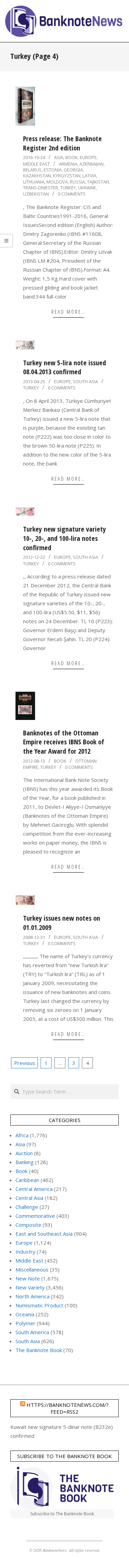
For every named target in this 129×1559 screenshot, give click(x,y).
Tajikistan (98, 182)
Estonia (53, 170)
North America (32, 1296)
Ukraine (87, 188)
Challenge (26, 1206)
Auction (24, 1153)
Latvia (89, 175)
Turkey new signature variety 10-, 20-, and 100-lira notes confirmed (64, 538)
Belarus (32, 170)
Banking (24, 1162)
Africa (22, 1135)
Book (71, 157)
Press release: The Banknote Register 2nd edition (62, 143)
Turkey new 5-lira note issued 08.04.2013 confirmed (64, 367)
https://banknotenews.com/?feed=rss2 (67, 1408)
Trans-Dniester (40, 188)
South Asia (85, 381)
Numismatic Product (39, 1305)
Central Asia (29, 1197)
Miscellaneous (32, 1269)
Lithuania (33, 182)
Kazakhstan (37, 175)
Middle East (36, 164)
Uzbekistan (36, 194)
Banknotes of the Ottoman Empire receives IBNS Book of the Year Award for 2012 (63, 742)
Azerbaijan (91, 164)
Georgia (73, 170)
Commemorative (35, 1215)
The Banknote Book (38, 1350)
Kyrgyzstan (66, 175)
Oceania (24, 1314)
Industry (25, 1251)
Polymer (25, 1323)
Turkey (68, 188)
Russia (77, 182)
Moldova (57, 182)
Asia (58, 157)
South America (32, 1332)
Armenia (68, 164)
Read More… (68, 311)
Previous (24, 1062)
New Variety (30, 1287)
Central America (34, 1188)
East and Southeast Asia (44, 1233)
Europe (88, 157)
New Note (27, 1278)
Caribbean (27, 1179)
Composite (28, 1224)
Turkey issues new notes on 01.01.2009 (61, 922)
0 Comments (72, 194)
